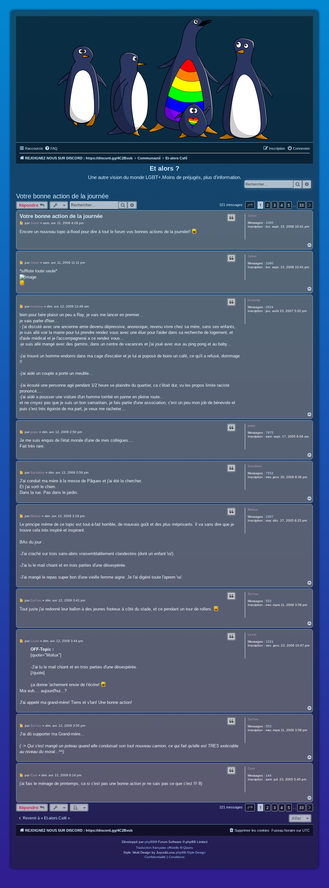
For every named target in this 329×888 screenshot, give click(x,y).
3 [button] (274, 205)
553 (268, 601)
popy (251, 425)
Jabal (252, 215)
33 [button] (301, 205)
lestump (254, 300)
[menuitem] (51, 148)
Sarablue (255, 466)
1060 (269, 222)
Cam (251, 768)
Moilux (253, 509)
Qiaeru (188, 847)
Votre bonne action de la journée (62, 196)
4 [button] (281, 205)
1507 (269, 516)
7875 (269, 432)
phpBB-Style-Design (191, 852)
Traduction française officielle (157, 847)
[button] (250, 205)
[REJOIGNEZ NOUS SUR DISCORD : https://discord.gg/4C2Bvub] (165, 77)
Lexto (252, 634)
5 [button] (289, 205)
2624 (269, 307)
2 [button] (267, 205)
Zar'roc (253, 594)
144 (268, 775)
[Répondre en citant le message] (231, 218)
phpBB (150, 842)
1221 (269, 641)
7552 (269, 473)
